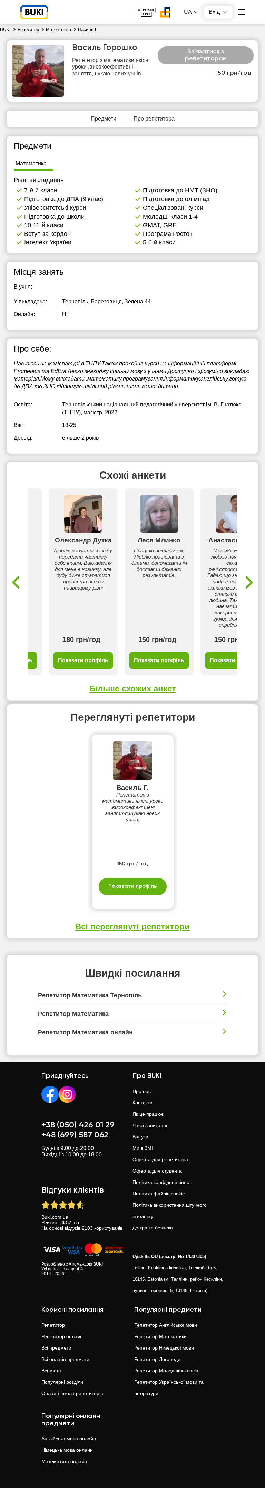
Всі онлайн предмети (65, 1359)
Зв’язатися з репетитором (206, 55)
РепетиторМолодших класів (166, 1370)
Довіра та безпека (152, 1227)
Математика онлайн (64, 1461)
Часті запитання (150, 1125)
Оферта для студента (157, 1171)
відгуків (72, 1228)
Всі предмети (56, 1348)
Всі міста (51, 1370)
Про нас (141, 1091)
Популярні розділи (62, 1382)
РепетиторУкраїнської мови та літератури (169, 1387)
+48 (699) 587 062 (74, 1135)
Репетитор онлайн (62, 1336)
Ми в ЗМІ (142, 1148)
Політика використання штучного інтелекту (169, 1210)
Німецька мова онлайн (67, 1450)
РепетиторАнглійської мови (165, 1325)
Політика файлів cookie (158, 1193)
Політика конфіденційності (162, 1182)
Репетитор (53, 1325)
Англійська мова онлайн (68, 1439)
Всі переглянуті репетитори (132, 926)
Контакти (142, 1102)
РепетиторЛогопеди (157, 1359)
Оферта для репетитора (160, 1159)
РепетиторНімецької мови (164, 1348)
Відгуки (140, 1137)
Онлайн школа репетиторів (72, 1393)
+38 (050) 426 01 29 (78, 1125)
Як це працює (148, 1114)
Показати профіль (83, 660)
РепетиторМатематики (160, 1336)
